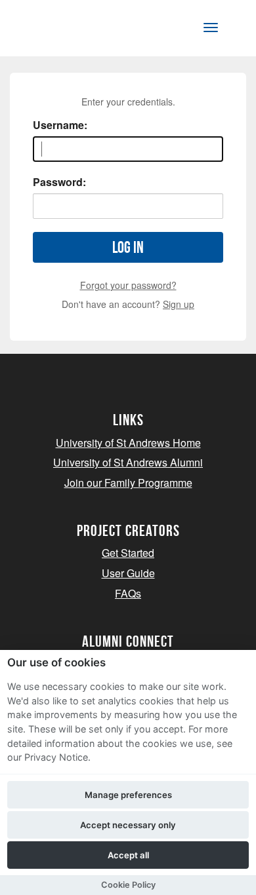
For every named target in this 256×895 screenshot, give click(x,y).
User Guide (128, 573)
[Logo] (74, 30)
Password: (59, 182)
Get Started (128, 552)
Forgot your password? (128, 285)
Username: (60, 125)
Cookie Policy (128, 885)
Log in (128, 247)
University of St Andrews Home (128, 442)
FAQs (128, 593)
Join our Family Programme (128, 482)
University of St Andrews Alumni (128, 462)
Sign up (178, 304)
